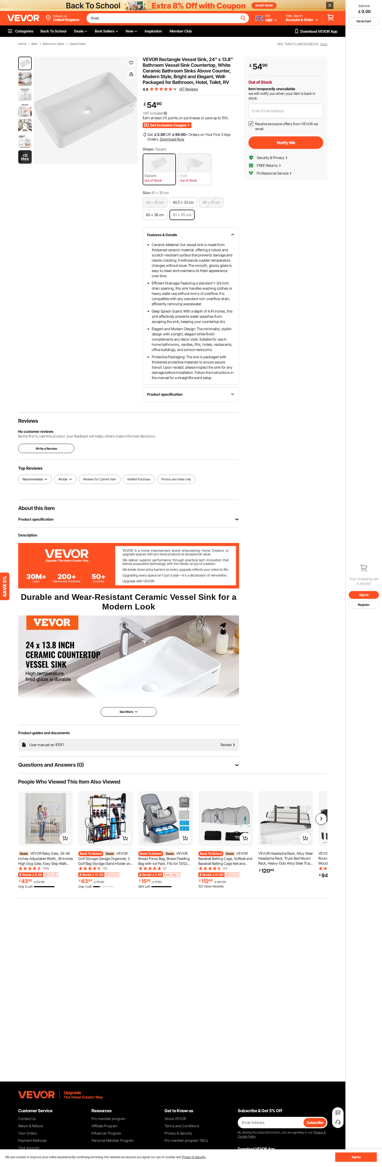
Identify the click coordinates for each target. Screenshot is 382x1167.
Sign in (363, 595)
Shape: (148, 149)
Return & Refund (30, 1126)
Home (22, 44)
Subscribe (315, 1122)
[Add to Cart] (65, 838)
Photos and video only (176, 479)
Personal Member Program (112, 1140)
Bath (34, 44)
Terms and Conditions (181, 1126)
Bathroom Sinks (53, 44)
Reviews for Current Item (99, 479)
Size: (147, 192)
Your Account (28, 1147)
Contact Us (27, 1118)
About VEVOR (175, 1118)
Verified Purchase (138, 479)
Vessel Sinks (77, 44)
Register (364, 605)
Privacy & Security (178, 1133)
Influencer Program (106, 1133)
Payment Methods (32, 1140)
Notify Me (286, 142)
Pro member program (108, 1118)
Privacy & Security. (194, 1157)
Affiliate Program (104, 1126)
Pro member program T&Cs (186, 1140)
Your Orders (27, 1133)
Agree (356, 1157)
